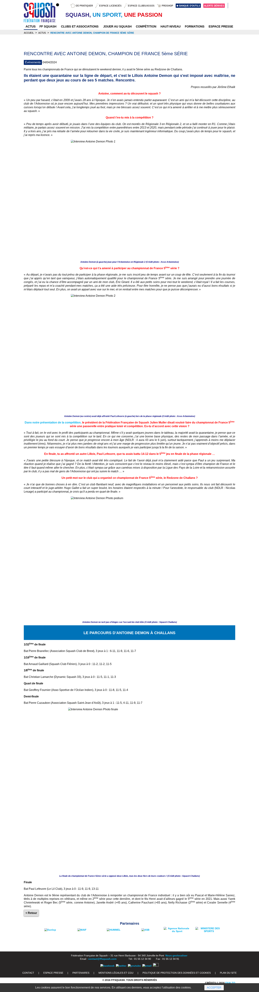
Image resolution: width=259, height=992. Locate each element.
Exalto (230, 982)
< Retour (31, 912)
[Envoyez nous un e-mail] (147, 965)
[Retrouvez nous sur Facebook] (107, 965)
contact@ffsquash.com (102, 958)
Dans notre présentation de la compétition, (53, 422)
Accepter (214, 987)
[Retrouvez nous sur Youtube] (134, 965)
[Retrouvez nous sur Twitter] (121, 965)
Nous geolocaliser (176, 955)
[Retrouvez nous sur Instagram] (156, 965)
